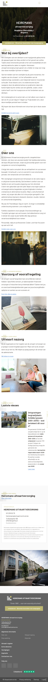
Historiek (28, 638)
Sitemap (36, 679)
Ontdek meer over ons (8, 229)
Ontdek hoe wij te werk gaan (10, 113)
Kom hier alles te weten (8, 294)
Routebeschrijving (11, 523)
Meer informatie (6, 498)
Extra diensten (6, 647)
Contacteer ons (6, 656)
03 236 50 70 (10, 513)
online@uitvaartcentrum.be (9, 627)
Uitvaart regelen (7, 643)
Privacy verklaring (25, 679)
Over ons (4, 635)
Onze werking (5, 638)
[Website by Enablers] (46, 680)
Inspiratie (4, 653)
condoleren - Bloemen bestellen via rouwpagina (24, 43)
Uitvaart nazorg (29, 635)
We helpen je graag (7, 356)
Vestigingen (5, 650)
